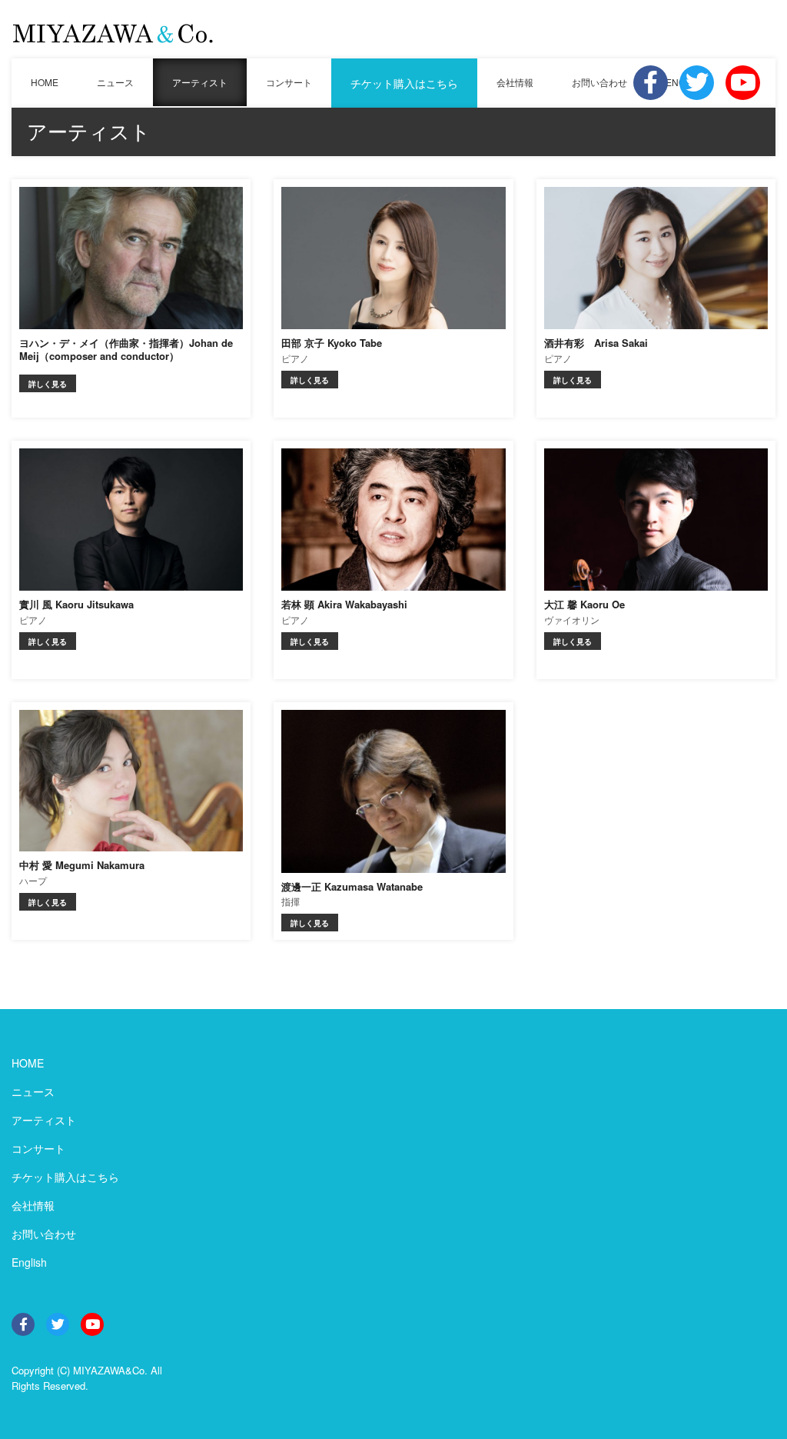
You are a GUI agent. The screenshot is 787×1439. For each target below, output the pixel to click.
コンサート (289, 81)
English (29, 1262)
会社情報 (514, 81)
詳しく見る (47, 383)
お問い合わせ (599, 81)
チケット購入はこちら (404, 83)
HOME (44, 81)
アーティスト (199, 81)
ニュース (115, 81)
